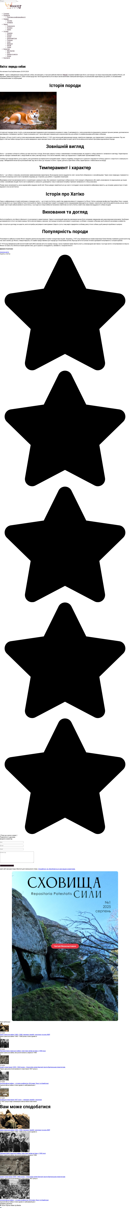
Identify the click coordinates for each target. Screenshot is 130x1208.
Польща (10, 40)
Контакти (7, 58)
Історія (6, 31)
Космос (9, 28)
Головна (6, 14)
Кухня (9, 56)
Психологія (11, 26)
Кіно (8, 52)
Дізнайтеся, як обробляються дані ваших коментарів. (56, 869)
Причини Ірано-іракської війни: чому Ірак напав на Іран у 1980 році (23, 1051)
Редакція (7, 15)
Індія (8, 42)
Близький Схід (12, 38)
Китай (9, 45)
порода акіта (4, 252)
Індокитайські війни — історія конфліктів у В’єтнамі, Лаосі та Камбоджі (24, 1083)
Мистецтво (11, 51)
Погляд (9, 21)
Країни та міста (12, 54)
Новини (6, 19)
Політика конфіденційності (16, 17)
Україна (9, 33)
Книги (9, 29)
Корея (9, 37)
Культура (7, 49)
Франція (10, 44)
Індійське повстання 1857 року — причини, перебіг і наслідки (21, 1100)
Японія (9, 35)
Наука (6, 24)
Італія (9, 47)
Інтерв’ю (10, 22)
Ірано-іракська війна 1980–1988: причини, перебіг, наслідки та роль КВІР (25, 1034)
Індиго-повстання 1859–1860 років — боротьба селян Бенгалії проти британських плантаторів (32, 1067)
